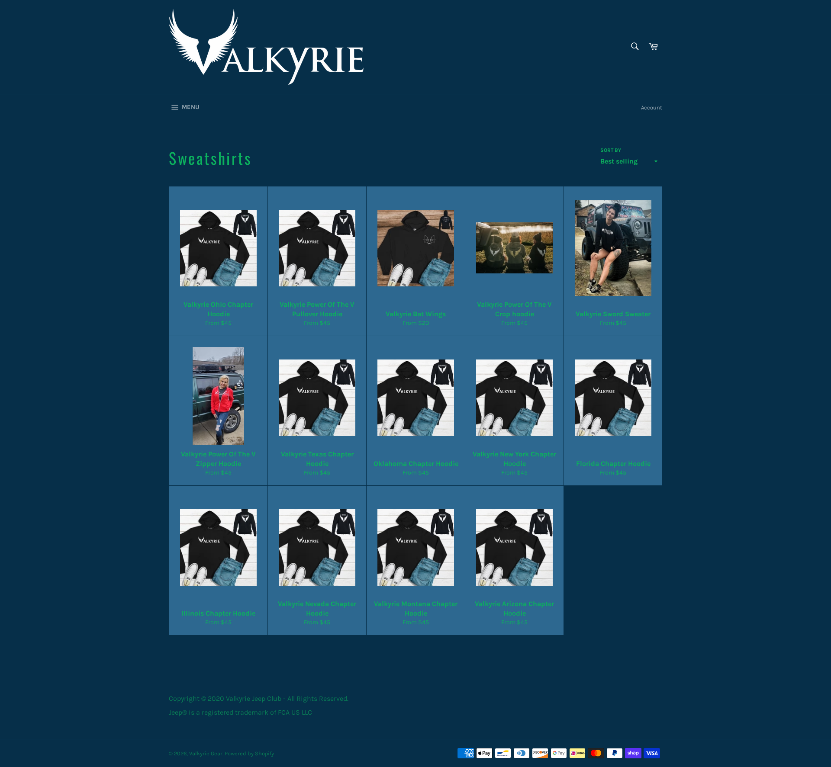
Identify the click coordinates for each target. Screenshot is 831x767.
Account (651, 107)
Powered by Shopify (249, 753)
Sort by (610, 150)
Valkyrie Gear (205, 753)
